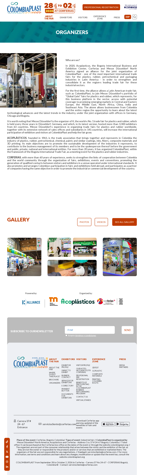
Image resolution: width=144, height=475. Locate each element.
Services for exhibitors (67, 382)
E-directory (67, 386)
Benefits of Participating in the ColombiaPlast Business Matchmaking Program (83, 388)
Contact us (82, 397)
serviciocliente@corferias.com (59, 424)
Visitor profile (83, 365)
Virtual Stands (83, 400)
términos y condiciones (85, 335)
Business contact (66, 376)
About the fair (54, 369)
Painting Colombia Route (97, 381)
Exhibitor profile (66, 366)
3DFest (95, 368)
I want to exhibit (66, 371)
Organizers (54, 383)
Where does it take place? (54, 374)
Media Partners (123, 366)
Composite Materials (97, 375)
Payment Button (66, 390)
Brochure (54, 380)
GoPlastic (97, 371)
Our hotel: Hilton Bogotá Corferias (83, 370)
